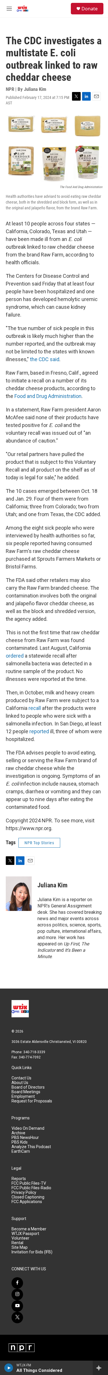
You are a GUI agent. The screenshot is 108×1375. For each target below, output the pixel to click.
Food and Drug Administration (48, 396)
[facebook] (17, 1283)
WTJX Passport (25, 1234)
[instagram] (17, 1294)
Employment (23, 1096)
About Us (20, 1083)
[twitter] (17, 1317)
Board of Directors (28, 1087)
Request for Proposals (32, 1101)
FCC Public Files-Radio (31, 1188)
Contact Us (21, 1078)
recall (35, 708)
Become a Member (29, 1229)
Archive (18, 1133)
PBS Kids (20, 1142)
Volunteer (20, 1238)
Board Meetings (26, 1092)
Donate (90, 8)
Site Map (20, 1247)
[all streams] (100, 1368)
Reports (19, 1179)
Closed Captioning (28, 1197)
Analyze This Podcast (31, 1147)
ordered (15, 656)
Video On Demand (28, 1128)
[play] (8, 1368)
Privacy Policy (24, 1192)
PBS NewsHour (25, 1137)
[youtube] (17, 1306)
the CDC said (44, 359)
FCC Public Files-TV (29, 1183)
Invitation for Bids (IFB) (32, 1252)
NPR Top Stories (39, 842)
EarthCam (21, 1151)
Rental (17, 1243)
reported (39, 731)
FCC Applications (27, 1202)
